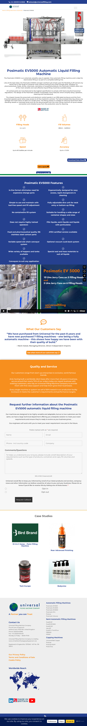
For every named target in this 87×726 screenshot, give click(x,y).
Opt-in (45, 489)
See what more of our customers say (42, 353)
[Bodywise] (62, 571)
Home (4, 10)
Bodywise (62, 586)
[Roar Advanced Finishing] (62, 535)
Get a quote (42, 167)
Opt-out (45, 492)
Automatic (20, 10)
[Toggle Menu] (75, 8)
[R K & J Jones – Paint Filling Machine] (25, 532)
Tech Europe (25, 586)
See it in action (42, 173)
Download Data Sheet (76, 160)
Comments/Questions (16, 450)
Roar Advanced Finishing (62, 550)
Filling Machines (11, 10)
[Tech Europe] (25, 571)
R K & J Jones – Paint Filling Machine (25, 545)
